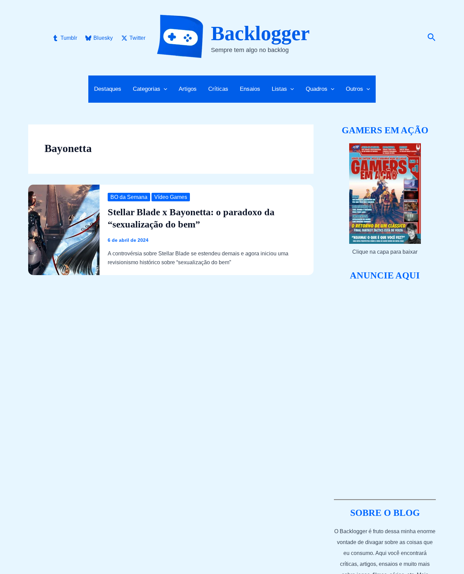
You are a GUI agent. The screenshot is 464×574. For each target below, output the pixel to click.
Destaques (107, 89)
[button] (431, 38)
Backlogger (260, 33)
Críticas (218, 89)
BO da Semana (128, 197)
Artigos (188, 89)
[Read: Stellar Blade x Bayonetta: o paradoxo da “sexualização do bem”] (64, 229)
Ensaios (250, 89)
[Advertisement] (385, 390)
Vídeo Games (170, 197)
